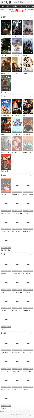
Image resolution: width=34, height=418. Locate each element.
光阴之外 (3, 274)
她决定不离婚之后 (17, 389)
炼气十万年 (26, 292)
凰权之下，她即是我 (7, 152)
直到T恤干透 (16, 134)
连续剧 (5, 96)
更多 (31, 17)
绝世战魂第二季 (17, 292)
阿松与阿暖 (26, 134)
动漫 (4, 254)
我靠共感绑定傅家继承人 (19, 371)
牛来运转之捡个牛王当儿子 (20, 353)
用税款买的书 (27, 152)
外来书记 (26, 37)
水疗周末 (26, 73)
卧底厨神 (3, 195)
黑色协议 (15, 37)
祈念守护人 (15, 55)
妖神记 (3, 292)
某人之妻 (15, 73)
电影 (4, 17)
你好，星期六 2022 (18, 231)
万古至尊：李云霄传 (18, 310)
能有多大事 (15, 116)
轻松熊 (3, 329)
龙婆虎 (3, 134)
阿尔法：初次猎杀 (6, 73)
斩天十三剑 (4, 371)
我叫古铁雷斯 (5, 171)
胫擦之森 (3, 55)
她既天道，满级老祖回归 (8, 389)
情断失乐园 (4, 37)
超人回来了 (26, 213)
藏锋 (24, 116)
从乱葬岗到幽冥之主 (18, 274)
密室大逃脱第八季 (6, 231)
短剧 (4, 333)
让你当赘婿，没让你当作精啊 (10, 353)
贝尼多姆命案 (5, 116)
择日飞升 (3, 310)
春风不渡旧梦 (27, 353)
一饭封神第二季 (17, 213)
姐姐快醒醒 (15, 195)
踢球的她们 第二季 (6, 213)
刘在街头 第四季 (28, 195)
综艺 (4, 175)
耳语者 (25, 55)
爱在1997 (4, 92)
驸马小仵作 (15, 152)
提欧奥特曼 (26, 310)
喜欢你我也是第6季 (7, 250)
